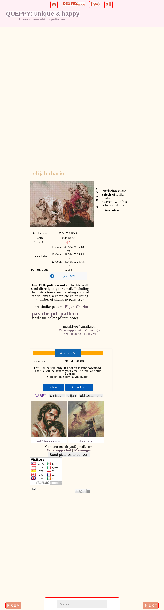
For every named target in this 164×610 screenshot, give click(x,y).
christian (56, 395)
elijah (71, 395)
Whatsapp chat (70, 330)
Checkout (79, 387)
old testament (91, 395)
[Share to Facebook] (88, 491)
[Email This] (77, 491)
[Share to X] (85, 491)
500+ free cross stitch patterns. (39, 19)
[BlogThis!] (81, 491)
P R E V (13, 605)
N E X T (151, 605)
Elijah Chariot (76, 307)
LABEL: (42, 396)
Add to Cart (69, 353)
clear (53, 387)
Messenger (92, 330)
